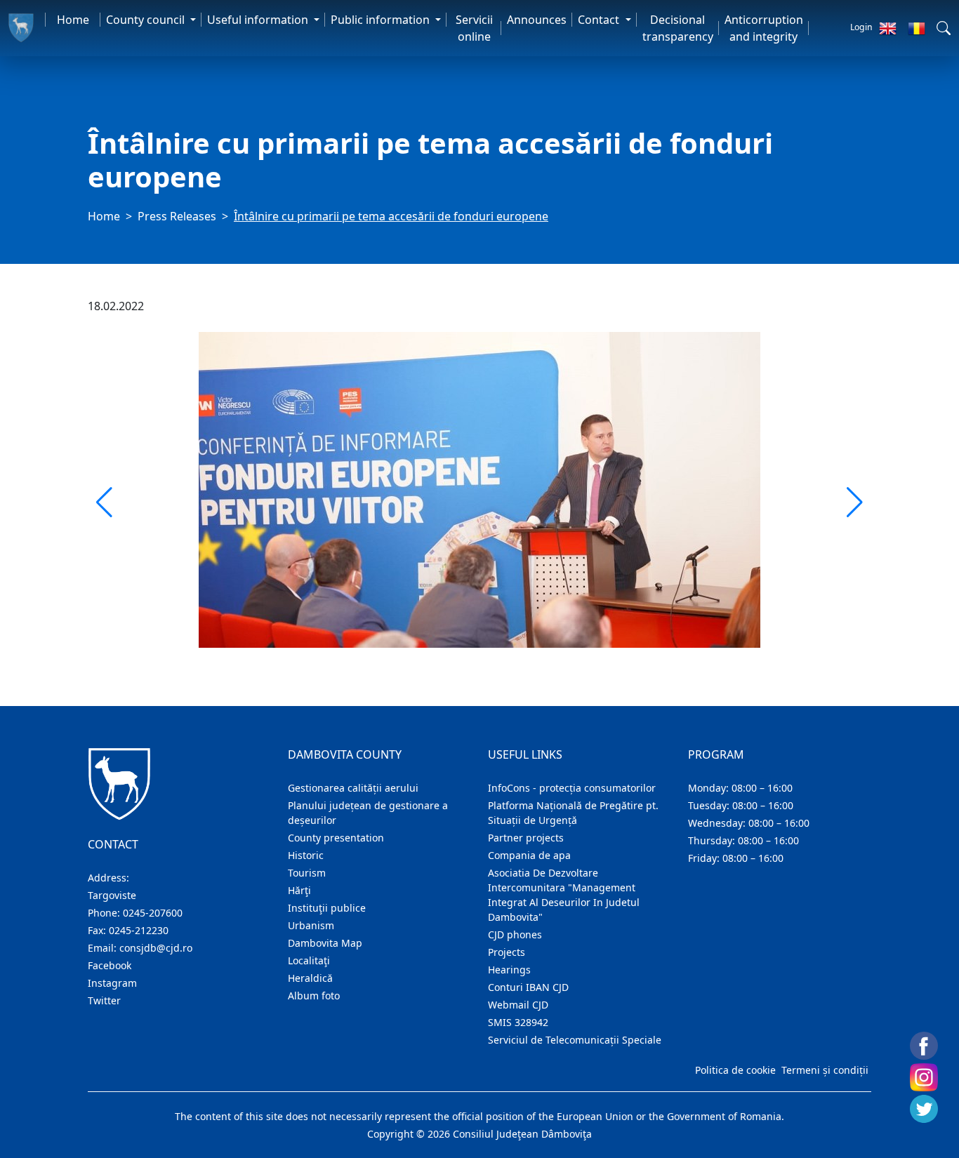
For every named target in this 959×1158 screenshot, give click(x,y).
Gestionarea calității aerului (353, 787)
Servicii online (474, 28)
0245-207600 (153, 912)
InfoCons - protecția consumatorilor (572, 787)
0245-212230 (138, 930)
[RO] (916, 28)
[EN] (888, 28)
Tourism (307, 872)
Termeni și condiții (824, 1070)
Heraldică (310, 978)
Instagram (112, 983)
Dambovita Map (325, 943)
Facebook (109, 965)
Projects (506, 952)
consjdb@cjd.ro (155, 947)
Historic (306, 855)
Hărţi (299, 890)
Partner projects (526, 837)
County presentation (336, 837)
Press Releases (177, 216)
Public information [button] (381, 19)
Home (73, 19)
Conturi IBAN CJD (528, 987)
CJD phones (515, 934)
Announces (537, 19)
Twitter (104, 1000)
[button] (944, 28)
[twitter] (924, 1109)
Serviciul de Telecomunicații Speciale (574, 1039)
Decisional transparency (677, 28)
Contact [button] (600, 19)
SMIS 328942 (518, 1022)
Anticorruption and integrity (764, 28)
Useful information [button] (259, 19)
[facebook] (924, 1046)
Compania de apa (529, 855)
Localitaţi (309, 960)
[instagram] (924, 1077)
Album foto (314, 995)
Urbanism (311, 925)
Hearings (509, 969)
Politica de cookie (735, 1070)
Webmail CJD (518, 1004)
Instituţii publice (327, 907)
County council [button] (146, 19)
